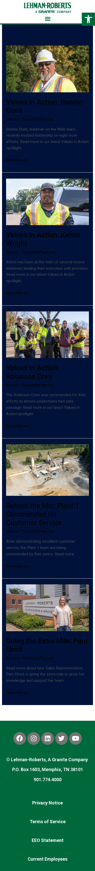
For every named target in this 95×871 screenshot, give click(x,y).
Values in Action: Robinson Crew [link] (32, 372)
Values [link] (12, 119)
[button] (47, 18)
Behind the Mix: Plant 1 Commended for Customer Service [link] (42, 514)
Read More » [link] (17, 159)
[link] (88, 19)
